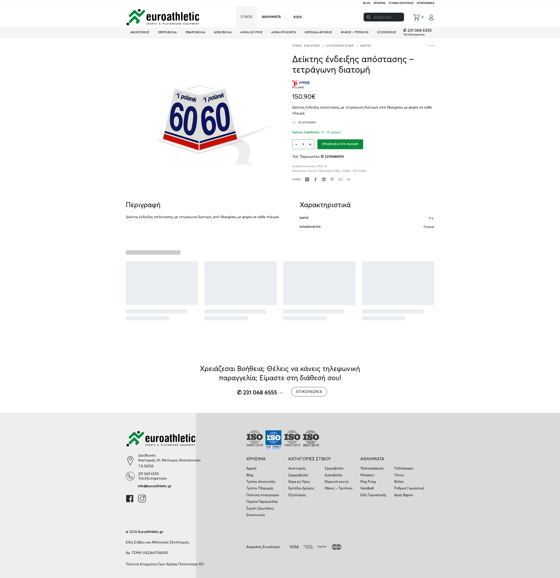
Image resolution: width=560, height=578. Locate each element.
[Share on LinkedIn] (324, 179)
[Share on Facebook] (315, 179)
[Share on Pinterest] (332, 179)
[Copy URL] (349, 179)
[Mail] (340, 179)
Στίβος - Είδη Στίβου (306, 46)
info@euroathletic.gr (155, 486)
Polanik (429, 227)
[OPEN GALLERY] (198, 117)
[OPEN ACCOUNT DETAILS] (431, 17)
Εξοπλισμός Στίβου (340, 46)
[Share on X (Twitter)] (307, 179)
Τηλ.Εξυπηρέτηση (414, 34)
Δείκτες (365, 46)
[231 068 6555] (130, 476)
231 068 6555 (148, 473)
